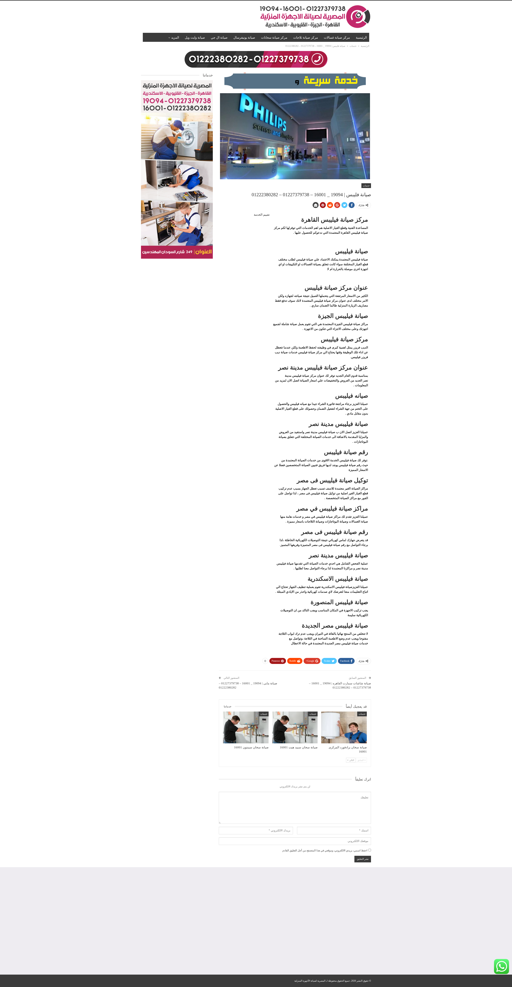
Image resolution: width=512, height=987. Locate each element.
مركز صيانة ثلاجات (305, 37)
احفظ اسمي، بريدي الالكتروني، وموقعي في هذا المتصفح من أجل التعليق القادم (324, 850)
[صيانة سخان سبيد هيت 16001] (295, 727)
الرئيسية (361, 37)
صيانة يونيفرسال (244, 37)
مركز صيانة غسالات (337, 37)
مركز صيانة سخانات (274, 37)
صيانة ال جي (219, 37)
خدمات (366, 185)
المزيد (175, 37)
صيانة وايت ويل (195, 37)
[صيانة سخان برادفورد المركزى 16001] (344, 727)
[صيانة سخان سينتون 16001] (246, 727)
